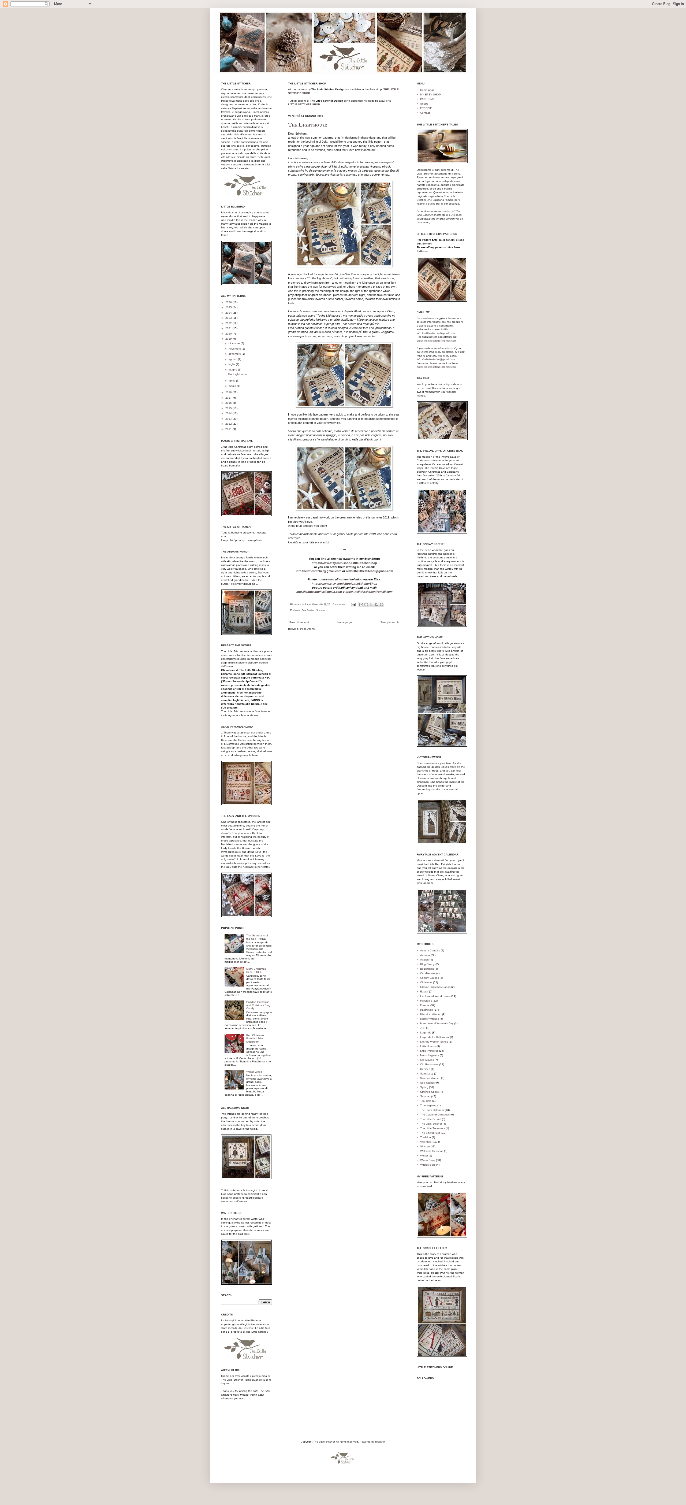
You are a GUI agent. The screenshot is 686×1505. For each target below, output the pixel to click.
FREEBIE (426, 108)
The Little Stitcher (431, 1123)
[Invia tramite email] (361, 604)
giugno (233, 369)
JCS (422, 1027)
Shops (424, 103)
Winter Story (427, 1160)
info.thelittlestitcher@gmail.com (318, 571)
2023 (229, 317)
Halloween (426, 1009)
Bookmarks (427, 968)
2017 (229, 397)
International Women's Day (436, 1023)
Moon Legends (429, 1055)
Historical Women (430, 1014)
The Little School (430, 1119)
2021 (229, 328)
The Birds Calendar (432, 1110)
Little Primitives (429, 1050)
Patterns (422, 251)
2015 (229, 408)
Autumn (425, 955)
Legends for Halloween (434, 1037)
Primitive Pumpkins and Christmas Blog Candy (258, 1005)
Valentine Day (428, 1141)
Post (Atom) (307, 628)
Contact (425, 112)
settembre (235, 353)
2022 (229, 323)
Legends (425, 1032)
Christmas (426, 982)
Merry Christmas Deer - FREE (256, 970)
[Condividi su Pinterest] (381, 604)
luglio (232, 364)
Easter (424, 991)
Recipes (425, 1068)
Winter (424, 1155)
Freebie (425, 1005)
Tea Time (425, 1100)
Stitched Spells (429, 1091)
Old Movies (427, 1059)
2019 (229, 338)
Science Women (430, 1078)
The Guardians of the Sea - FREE (257, 937)
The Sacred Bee (430, 1132)
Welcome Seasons (431, 1151)
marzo (233, 385)
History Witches (429, 1018)
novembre (235, 348)
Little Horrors (428, 1046)
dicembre (235, 343)
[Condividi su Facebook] (376, 604)
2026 (229, 302)
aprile (232, 380)
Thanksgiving (428, 1105)
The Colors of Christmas (435, 1114)
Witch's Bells (427, 1164)
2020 (229, 333)
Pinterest (248, 1327)
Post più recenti (299, 622)
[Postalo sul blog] (366, 604)
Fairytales (426, 1000)
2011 (229, 429)
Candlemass (427, 973)
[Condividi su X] (371, 604)
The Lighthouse (307, 124)
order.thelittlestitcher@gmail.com (369, 571)
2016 (229, 402)
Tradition (425, 1137)
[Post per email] (352, 604)
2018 (229, 392)
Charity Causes (429, 977)
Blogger (380, 1441)
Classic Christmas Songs (435, 986)
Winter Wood (254, 1071)
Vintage (425, 1146)
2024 (229, 312)
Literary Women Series (434, 1041)
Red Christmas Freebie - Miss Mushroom (255, 1038)
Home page (344, 622)
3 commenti (339, 604)
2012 (229, 423)
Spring (424, 1087)
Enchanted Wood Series (435, 996)
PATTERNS (427, 99)
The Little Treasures (432, 1128)
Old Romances (429, 1064)
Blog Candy (427, 964)
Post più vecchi (390, 622)
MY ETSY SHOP (430, 94)
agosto (233, 359)
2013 (229, 418)
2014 (229, 413)
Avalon (424, 959)
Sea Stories (308, 610)
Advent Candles (430, 950)
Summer (321, 610)
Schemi (427, 243)
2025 (229, 307)
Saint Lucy (426, 1073)
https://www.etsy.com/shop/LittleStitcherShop (344, 563)
